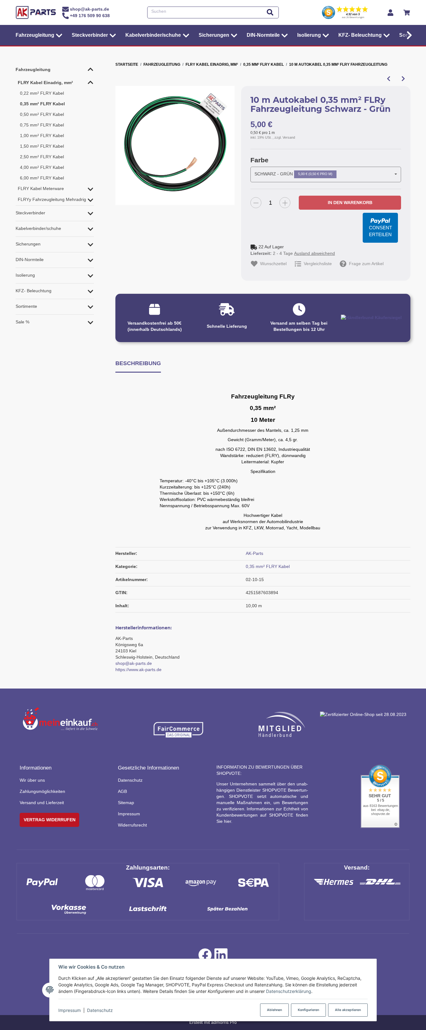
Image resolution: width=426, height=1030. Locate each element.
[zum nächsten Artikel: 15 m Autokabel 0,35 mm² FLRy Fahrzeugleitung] (403, 79)
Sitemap (126, 802)
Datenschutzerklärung (288, 991)
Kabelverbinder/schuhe (38, 228)
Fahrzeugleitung (33, 69)
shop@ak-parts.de (133, 663)
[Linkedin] (221, 957)
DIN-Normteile (30, 259)
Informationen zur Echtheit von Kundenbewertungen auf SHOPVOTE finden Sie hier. (262, 815)
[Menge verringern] (255, 202)
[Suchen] (270, 12)
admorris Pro (224, 1022)
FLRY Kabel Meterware (41, 188)
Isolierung (25, 275)
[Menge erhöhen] (284, 202)
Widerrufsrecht (132, 825)
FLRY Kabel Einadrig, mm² (45, 82)
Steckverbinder (30, 212)
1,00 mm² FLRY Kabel (42, 135)
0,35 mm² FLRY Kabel (268, 566)
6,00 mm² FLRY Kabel (42, 177)
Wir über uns (32, 780)
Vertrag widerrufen (49, 819)
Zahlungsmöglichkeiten (42, 791)
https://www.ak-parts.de (138, 669)
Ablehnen (274, 1010)
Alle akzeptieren (348, 1010)
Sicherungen (28, 243)
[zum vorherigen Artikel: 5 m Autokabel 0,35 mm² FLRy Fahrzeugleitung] (388, 79)
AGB (122, 791)
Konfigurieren (308, 1010)
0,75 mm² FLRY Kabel (42, 124)
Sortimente (26, 306)
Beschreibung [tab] (138, 363)
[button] (408, 35)
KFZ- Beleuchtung (33, 290)
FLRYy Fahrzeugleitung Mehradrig (52, 199)
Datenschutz (100, 1010)
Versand (289, 137)
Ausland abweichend (314, 253)
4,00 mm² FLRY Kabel (42, 167)
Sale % (22, 321)
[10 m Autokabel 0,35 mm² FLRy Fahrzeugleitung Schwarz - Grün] (175, 145)
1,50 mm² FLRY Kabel (42, 146)
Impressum (69, 1010)
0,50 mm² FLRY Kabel (42, 114)
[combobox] (325, 174)
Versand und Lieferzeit (42, 802)
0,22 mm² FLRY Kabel (42, 93)
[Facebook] (205, 957)
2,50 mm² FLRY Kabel (42, 156)
